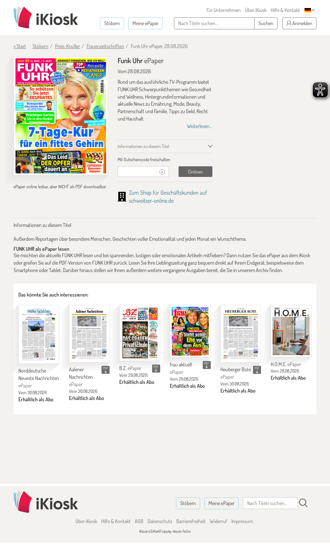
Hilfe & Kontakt (285, 10)
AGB (139, 521)
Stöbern (112, 23)
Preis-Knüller (67, 46)
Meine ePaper (145, 23)
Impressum (242, 521)
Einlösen (195, 171)
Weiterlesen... (199, 126)
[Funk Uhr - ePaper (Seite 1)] (61, 115)
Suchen (265, 23)
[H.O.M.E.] (291, 331)
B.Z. (130, 368)
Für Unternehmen (224, 10)
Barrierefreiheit (191, 521)
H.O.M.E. (286, 364)
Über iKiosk (256, 10)
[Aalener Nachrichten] (89, 334)
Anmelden (301, 23)
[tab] (165, 159)
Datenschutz (160, 521)
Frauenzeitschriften (105, 46)
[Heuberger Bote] (240, 334)
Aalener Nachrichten (81, 376)
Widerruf (218, 521)
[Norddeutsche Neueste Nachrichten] (38, 334)
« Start (20, 46)
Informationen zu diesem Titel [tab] (143, 146)
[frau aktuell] (190, 331)
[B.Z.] (139, 333)
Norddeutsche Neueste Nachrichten (38, 378)
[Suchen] (303, 503)
